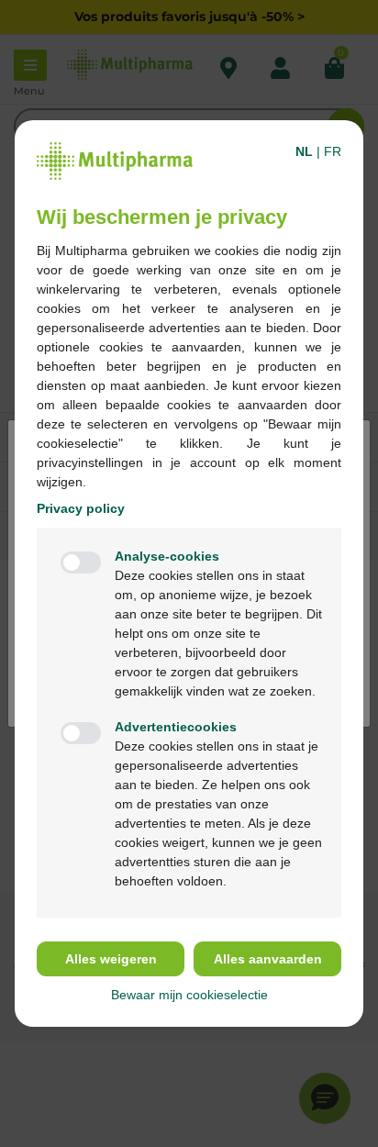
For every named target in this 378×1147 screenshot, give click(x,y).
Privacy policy (81, 508)
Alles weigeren (111, 959)
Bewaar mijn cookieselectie (189, 994)
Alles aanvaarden (268, 959)
